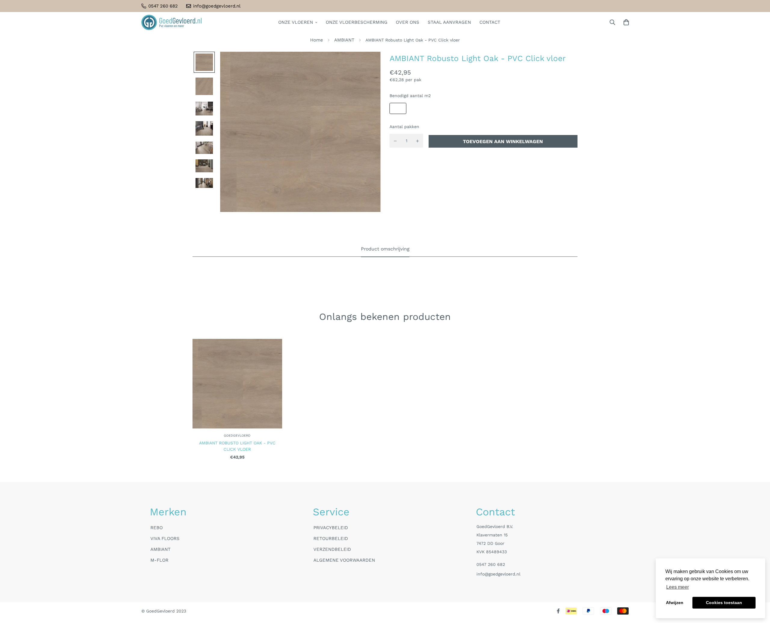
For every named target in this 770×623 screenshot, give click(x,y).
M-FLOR (159, 560)
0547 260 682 (490, 564)
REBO (156, 527)
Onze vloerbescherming (356, 22)
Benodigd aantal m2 (410, 96)
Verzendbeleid (332, 549)
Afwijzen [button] (674, 602)
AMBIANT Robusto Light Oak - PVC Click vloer (237, 446)
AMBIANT (344, 40)
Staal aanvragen (449, 22)
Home (316, 40)
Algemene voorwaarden (344, 560)
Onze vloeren (295, 22)
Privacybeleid (330, 527)
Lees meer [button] (677, 587)
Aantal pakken (404, 126)
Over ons (407, 22)
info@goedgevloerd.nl (498, 574)
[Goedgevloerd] (171, 22)
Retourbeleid (330, 538)
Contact (489, 22)
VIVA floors (165, 538)
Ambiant (160, 549)
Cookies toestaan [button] (724, 602)
